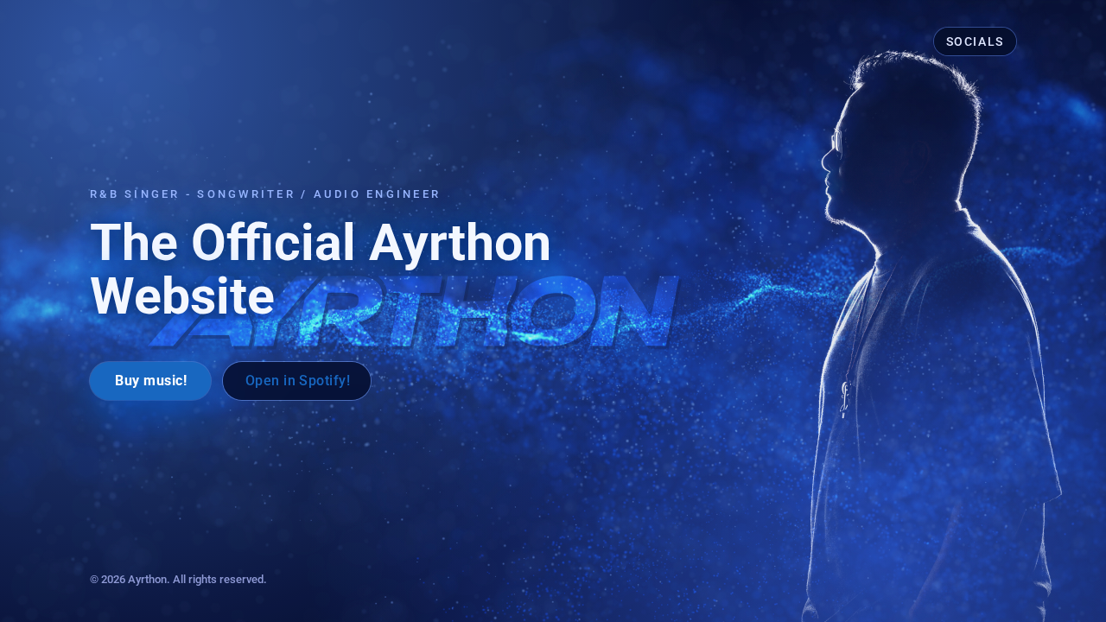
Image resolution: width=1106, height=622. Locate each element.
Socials (975, 41)
